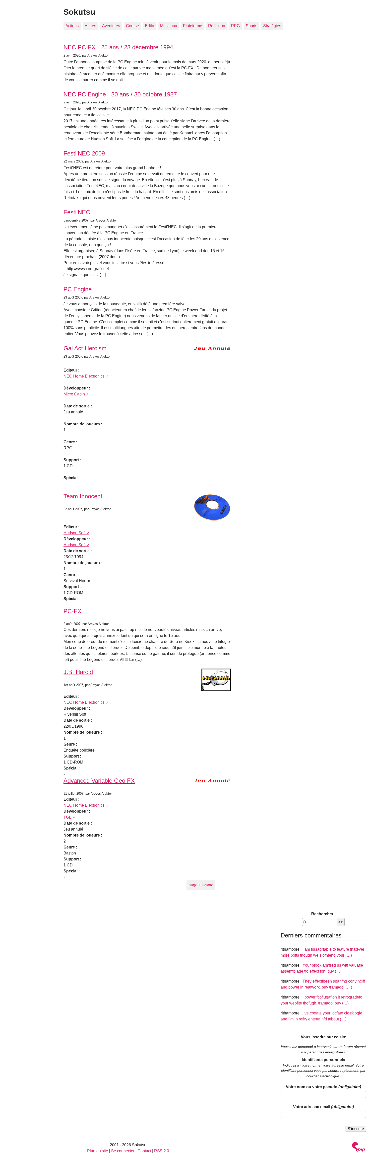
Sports (251, 26)
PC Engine (77, 289)
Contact (144, 1151)
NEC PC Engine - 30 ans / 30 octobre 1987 (120, 94)
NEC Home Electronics (84, 376)
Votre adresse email (323, 1107)
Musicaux (168, 26)
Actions (72, 26)
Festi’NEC (76, 212)
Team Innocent (82, 496)
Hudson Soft (74, 533)
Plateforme (192, 26)
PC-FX (72, 611)
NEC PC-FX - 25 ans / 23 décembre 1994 (118, 47)
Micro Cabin (74, 394)
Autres (90, 26)
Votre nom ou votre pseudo (323, 1087)
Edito (149, 26)
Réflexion (216, 26)
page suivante (200, 885)
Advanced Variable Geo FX (99, 780)
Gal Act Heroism (85, 348)
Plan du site (97, 1151)
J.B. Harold (78, 672)
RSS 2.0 (161, 1151)
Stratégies (272, 26)
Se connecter (122, 1151)
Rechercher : (323, 914)
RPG (235, 26)
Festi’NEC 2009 (84, 153)
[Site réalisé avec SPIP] (358, 1147)
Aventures (111, 26)
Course (132, 26)
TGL (67, 817)
